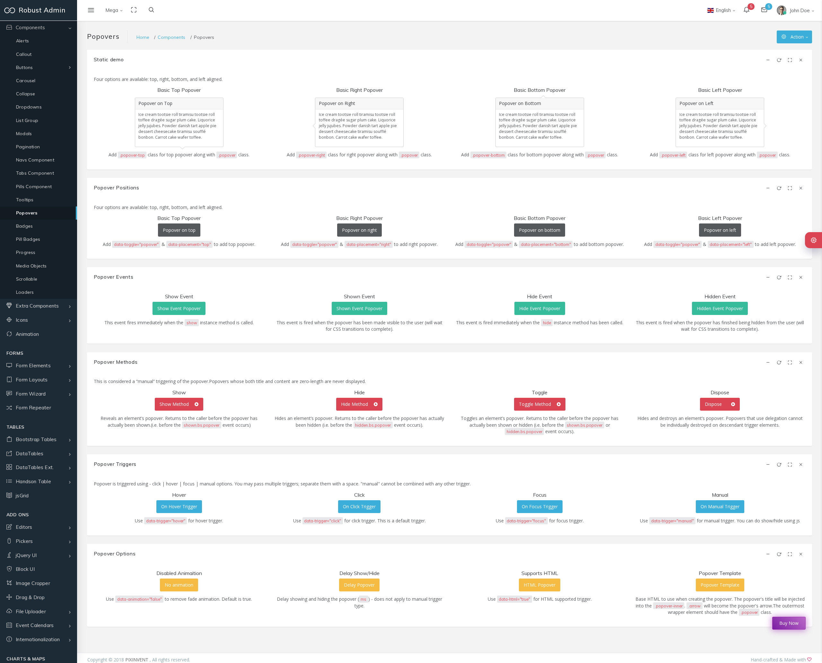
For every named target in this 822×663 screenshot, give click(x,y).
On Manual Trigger (720, 506)
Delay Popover (359, 585)
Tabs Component (35, 173)
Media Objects (31, 266)
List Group (27, 120)
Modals (24, 133)
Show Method (175, 404)
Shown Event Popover (359, 308)
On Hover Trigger (179, 506)
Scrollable (26, 279)
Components (171, 37)
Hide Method (355, 404)
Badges (24, 226)
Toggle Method (535, 404)
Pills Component (34, 186)
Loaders (25, 292)
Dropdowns (29, 107)
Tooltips (25, 200)
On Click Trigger (359, 506)
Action (797, 37)
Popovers (27, 213)
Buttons (24, 67)
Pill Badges (28, 239)
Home (142, 37)
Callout (23, 54)
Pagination (28, 147)
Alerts (22, 41)
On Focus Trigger (540, 506)
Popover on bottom (539, 230)
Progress (26, 252)
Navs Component (35, 160)
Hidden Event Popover (720, 308)
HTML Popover (539, 585)
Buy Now (789, 623)
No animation (179, 585)
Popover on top (179, 230)
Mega (112, 10)
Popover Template (720, 585)
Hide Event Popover (539, 308)
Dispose (713, 404)
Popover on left (720, 230)
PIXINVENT (137, 660)
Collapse (25, 94)
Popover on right (359, 230)
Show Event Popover (179, 308)
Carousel (26, 80)
